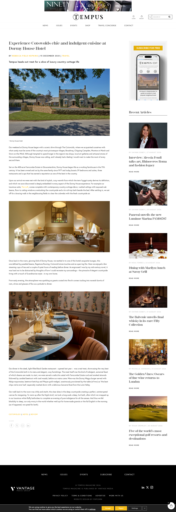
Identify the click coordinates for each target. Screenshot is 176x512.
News (45, 25)
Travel (66, 56)
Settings (135, 508)
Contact (128, 25)
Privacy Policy (60, 496)
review (34, 414)
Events (73, 25)
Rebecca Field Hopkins (25, 56)
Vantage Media (105, 489)
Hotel (26, 414)
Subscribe (106, 474)
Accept (108, 508)
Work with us (116, 496)
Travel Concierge (107, 25)
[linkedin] (143, 487)
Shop (87, 25)
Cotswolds (15, 414)
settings (92, 509)
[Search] (169, 17)
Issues (59, 25)
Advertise (100, 496)
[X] (147, 487)
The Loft (25, 187)
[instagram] (151, 487)
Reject (121, 508)
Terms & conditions (82, 496)
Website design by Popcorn (88, 499)
